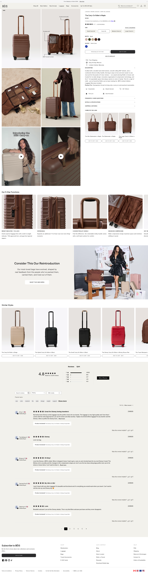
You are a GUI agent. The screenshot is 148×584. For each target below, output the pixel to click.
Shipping (136, 551)
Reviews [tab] (71, 367)
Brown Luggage (95, 11)
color (21, 401)
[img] (85, 24)
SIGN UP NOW (18, 555)
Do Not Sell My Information (53, 571)
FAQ (135, 548)
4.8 (94, 24)
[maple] (96, 39)
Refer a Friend (100, 557)
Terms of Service (30, 571)
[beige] (92, 39)
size (17, 401)
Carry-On (103, 31)
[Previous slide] (1, 1)
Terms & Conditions (7, 571)
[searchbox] (21, 392)
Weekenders (64, 548)
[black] (99, 39)
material (27, 401)
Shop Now (82, 1)
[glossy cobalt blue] (86, 46)
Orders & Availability (140, 560)
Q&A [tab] (78, 366)
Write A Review (103, 378)
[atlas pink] (86, 39)
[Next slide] (147, 1)
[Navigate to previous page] (61, 528)
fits (32, 401)
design (42, 401)
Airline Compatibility (130, 27)
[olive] (89, 39)
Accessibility (66, 571)
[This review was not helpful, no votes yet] (131, 430)
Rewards (98, 560)
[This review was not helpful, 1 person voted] (131, 451)
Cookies (40, 571)
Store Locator (100, 554)
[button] (127, 6)
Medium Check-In (116, 31)
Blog (97, 548)
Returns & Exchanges (140, 554)
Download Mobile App (102, 563)
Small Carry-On (91, 31)
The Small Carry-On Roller (78, 352)
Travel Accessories (66, 557)
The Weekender (108, 136)
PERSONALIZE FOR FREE (97, 51)
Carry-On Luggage (105, 11)
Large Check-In (129, 31)
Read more (62, 418)
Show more (62, 401)
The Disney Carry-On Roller (115, 352)
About (98, 551)
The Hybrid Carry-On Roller (45, 352)
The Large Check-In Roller (126, 137)
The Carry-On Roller (9, 352)
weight (48, 401)
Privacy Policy (18, 571)
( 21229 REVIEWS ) (101, 24)
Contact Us (137, 557)
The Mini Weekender (93, 136)
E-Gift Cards (64, 560)
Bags (62, 554)
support (55, 401)
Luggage (87, 11)
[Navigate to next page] (86, 528)
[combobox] (38, 392)
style (37, 401)
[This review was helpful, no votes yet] (128, 430)
